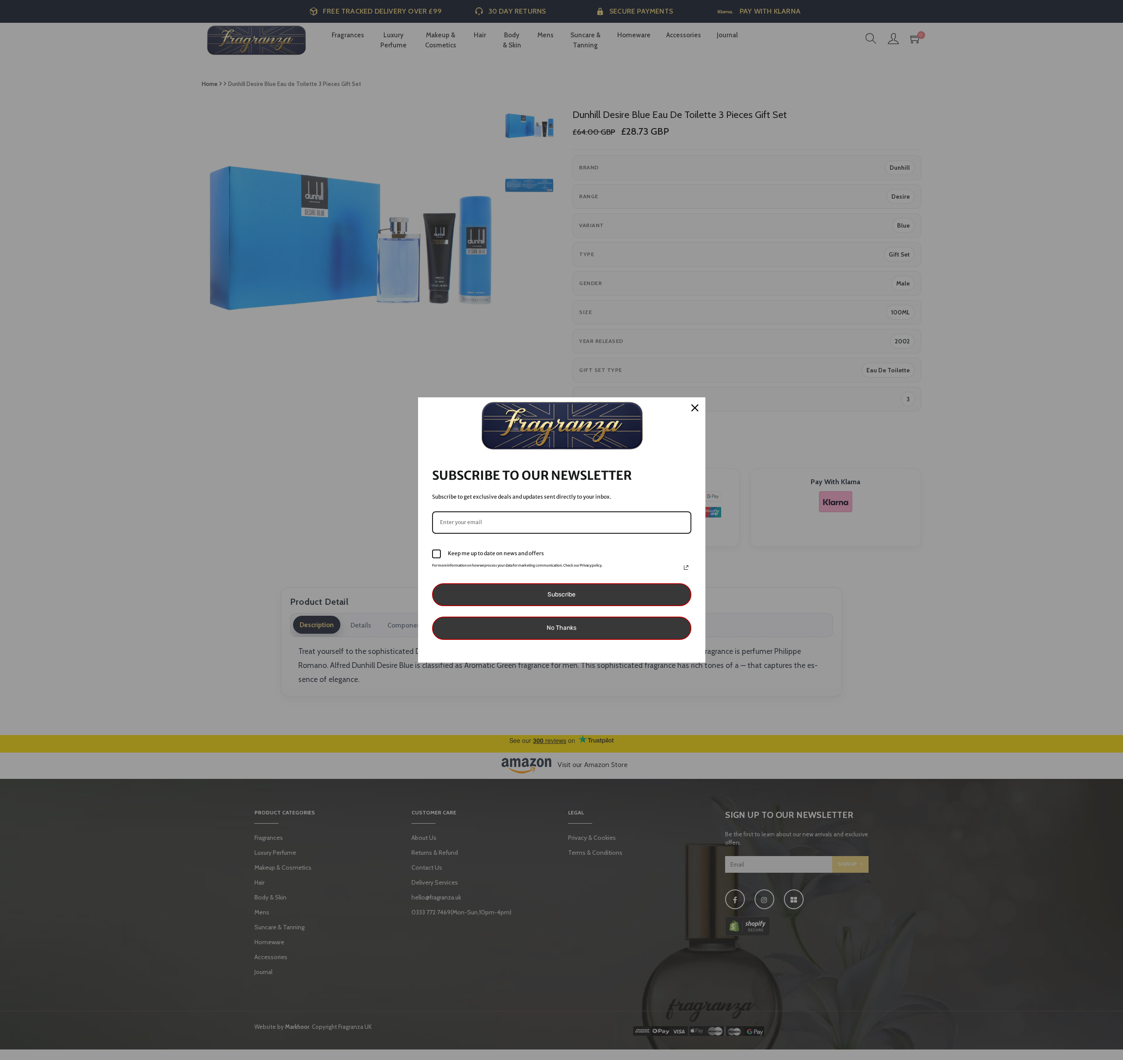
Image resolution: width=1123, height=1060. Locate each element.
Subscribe (561, 594)
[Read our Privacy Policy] (686, 567)
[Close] (694, 407)
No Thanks (561, 628)
